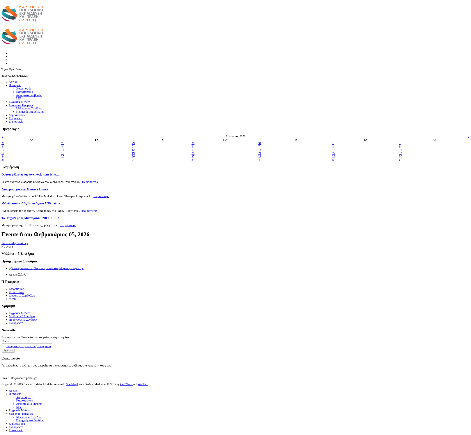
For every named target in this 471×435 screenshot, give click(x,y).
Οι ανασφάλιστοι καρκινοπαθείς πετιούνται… (30, 174)
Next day (22, 243)
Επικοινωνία (16, 121)
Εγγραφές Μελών (19, 101)
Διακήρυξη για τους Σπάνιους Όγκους (25, 189)
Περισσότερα (90, 181)
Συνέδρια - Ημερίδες (21, 105)
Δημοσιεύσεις (17, 115)
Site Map (71, 384)
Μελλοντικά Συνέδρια (29, 108)
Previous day (9, 243)
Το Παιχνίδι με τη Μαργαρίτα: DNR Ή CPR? (30, 218)
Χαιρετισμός (23, 88)
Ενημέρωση (16, 118)
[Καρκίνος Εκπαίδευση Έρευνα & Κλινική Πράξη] (22, 24)
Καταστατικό (16, 292)
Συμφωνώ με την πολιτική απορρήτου (28, 346)
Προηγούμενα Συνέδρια (30, 111)
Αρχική (13, 81)
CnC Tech (126, 384)
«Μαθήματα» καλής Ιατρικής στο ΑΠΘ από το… (32, 203)
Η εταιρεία (15, 85)
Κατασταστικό (24, 91)
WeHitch (143, 384)
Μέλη (19, 98)
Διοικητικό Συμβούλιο (29, 95)
